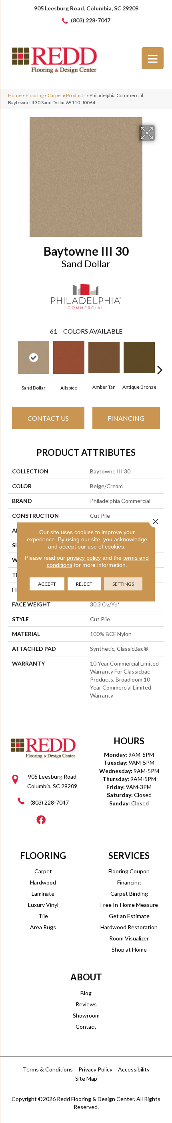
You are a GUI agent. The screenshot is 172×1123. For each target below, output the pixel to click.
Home (15, 95)
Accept (47, 583)
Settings (123, 583)
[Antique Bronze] (139, 357)
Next (160, 358)
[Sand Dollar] (33, 357)
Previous (12, 358)
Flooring (35, 95)
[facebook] (41, 820)
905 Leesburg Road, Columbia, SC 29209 (86, 8)
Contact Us (48, 418)
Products (76, 95)
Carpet (55, 95)
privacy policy (84, 557)
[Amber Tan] (104, 357)
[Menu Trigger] (153, 58)
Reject (84, 583)
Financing (126, 418)
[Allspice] (68, 357)
